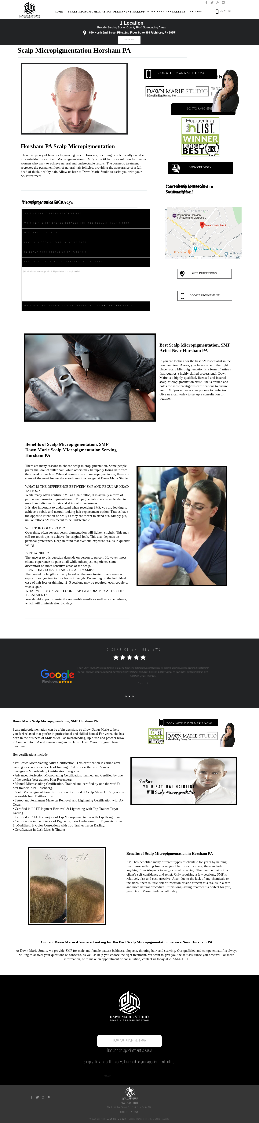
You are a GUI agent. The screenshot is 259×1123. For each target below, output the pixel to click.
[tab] (85, 214)
